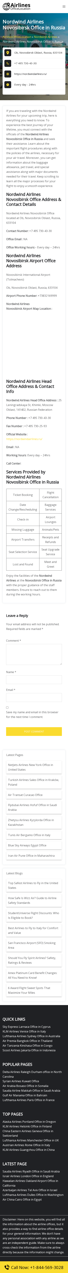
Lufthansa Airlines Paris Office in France (29, 1100)
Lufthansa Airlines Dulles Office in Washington (33, 1195)
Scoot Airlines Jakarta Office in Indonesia (29, 1050)
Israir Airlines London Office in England (28, 1176)
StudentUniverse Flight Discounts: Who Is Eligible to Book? (33, 915)
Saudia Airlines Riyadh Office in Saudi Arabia (31, 1171)
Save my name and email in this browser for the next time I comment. (32, 714)
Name (11, 672)
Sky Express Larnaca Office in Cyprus (27, 1027)
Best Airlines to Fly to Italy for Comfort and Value (33, 930)
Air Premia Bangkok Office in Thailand (27, 1041)
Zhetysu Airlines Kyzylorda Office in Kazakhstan (31, 822)
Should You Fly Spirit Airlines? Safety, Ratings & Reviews (32, 960)
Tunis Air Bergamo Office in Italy (29, 835)
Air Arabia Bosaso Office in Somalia (25, 1086)
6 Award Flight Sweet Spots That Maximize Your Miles (29, 990)
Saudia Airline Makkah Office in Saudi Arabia (31, 1091)
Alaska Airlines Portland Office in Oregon (29, 1122)
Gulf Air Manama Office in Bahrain (25, 1095)
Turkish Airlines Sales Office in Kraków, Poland (33, 782)
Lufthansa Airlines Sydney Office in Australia (31, 1036)
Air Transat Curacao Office (25, 795)
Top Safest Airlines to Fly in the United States (33, 885)
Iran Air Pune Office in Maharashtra (31, 856)
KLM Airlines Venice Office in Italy (24, 1031)
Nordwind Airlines (45, 37)
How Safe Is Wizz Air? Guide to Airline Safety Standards (32, 900)
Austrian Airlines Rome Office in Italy (26, 1145)
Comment (13, 641)
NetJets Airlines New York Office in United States (30, 767)
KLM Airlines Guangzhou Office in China (29, 1150)
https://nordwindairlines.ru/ (30, 74)
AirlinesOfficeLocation (17, 37)
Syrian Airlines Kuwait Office (21, 1081)
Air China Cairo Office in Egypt (22, 1199)
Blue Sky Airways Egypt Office (27, 845)
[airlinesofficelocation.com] (17, 6)
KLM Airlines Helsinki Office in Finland (27, 1126)
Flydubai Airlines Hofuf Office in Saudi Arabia (32, 807)
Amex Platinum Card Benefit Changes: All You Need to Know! (32, 975)
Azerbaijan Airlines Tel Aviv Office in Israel (30, 1190)
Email (10, 690)
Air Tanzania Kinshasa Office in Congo (27, 1045)
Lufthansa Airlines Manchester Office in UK (31, 1140)
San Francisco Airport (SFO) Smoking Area (32, 945)
